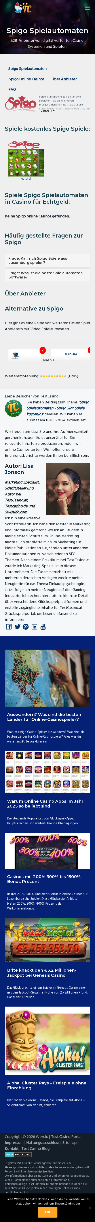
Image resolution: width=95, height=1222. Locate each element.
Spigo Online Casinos (26, 79)
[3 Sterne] (46, 376)
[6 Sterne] (54, 376)
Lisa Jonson (19, 469)
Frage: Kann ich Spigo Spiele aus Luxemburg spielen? (37, 260)
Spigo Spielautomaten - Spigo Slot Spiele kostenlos (58, 408)
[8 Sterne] (60, 376)
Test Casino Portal (66, 1137)
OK (47, 1212)
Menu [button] (82, 8)
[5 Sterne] (52, 376)
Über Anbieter (64, 79)
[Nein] (89, 1208)
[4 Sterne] (49, 376)
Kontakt (12, 1149)
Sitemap (69, 1143)
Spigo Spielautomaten (27, 69)
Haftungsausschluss (42, 1143)
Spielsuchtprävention (40, 1172)
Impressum (14, 1143)
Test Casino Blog (35, 1149)
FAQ (12, 89)
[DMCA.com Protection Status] (47, 1154)
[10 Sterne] (65, 376)
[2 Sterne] (44, 376)
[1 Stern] (41, 376)
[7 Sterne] (57, 376)
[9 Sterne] (62, 376)
